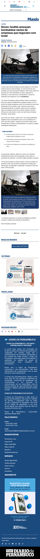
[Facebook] (5, 1)
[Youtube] (19, 1)
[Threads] (24, 1)
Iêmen (17, 233)
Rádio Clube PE (9, 447)
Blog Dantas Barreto (11, 452)
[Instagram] (9, 1)
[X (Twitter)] (14, 1)
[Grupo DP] (20, 552)
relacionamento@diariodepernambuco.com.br (20, 431)
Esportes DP (8, 441)
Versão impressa (10, 463)
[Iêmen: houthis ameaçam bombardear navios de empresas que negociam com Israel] (2, 46)
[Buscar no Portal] (33, 6)
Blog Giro (8, 450)
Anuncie (7, 468)
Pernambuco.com (10, 439)
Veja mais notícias (20, 246)
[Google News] (29, 1)
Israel (23, 233)
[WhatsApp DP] (34, 1)
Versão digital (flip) (11, 460)
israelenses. (25, 96)
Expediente (8, 471)
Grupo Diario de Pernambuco (16, 538)
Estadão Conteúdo (6, 40)
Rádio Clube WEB (10, 444)
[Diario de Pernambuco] (20, 6)
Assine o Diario (9, 466)
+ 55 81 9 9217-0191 (11, 425)
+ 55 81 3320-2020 (11, 423)
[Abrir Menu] (5, 6)
